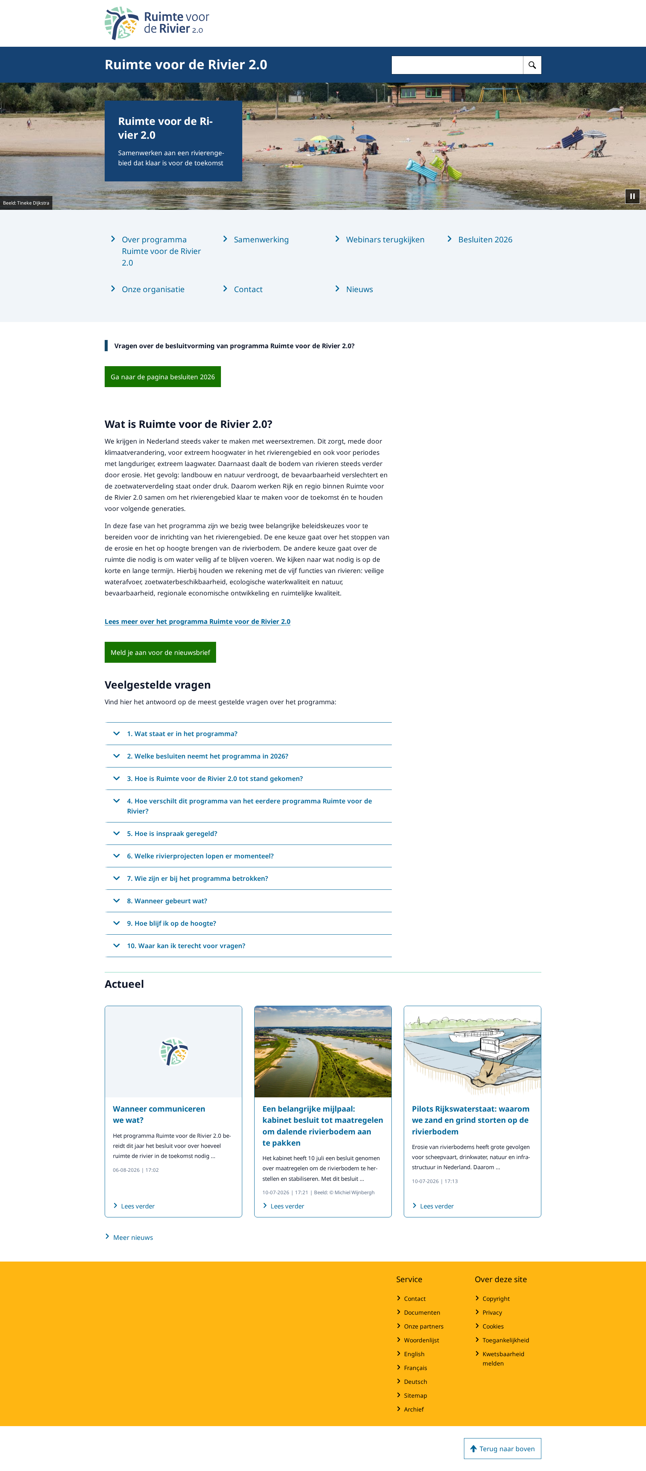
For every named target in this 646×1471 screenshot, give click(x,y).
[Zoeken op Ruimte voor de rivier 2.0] (532, 65)
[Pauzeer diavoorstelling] (632, 196)
